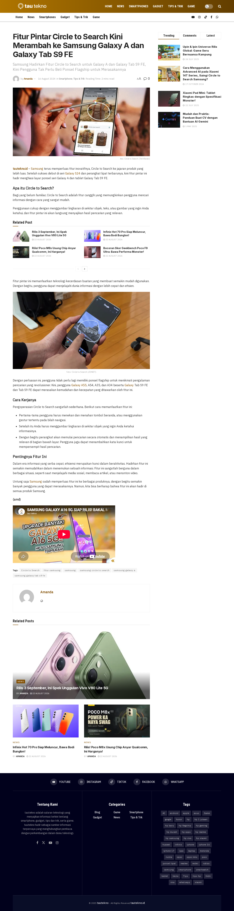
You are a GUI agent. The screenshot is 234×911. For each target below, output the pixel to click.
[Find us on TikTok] (205, 17)
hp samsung (172, 838)
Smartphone (65, 78)
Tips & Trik (175, 6)
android (174, 813)
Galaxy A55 (79, 385)
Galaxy (129, 385)
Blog (97, 812)
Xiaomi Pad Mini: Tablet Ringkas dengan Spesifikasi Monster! (202, 96)
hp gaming (201, 825)
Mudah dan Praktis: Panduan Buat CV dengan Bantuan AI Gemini (200, 117)
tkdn (208, 876)
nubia (169, 857)
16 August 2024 (46, 78)
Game (191, 6)
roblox (206, 863)
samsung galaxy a (124, 570)
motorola (204, 851)
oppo (179, 857)
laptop (191, 851)
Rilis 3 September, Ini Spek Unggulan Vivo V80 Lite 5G (62, 688)
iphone (190, 844)
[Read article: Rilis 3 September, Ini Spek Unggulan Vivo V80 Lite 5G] (21, 236)
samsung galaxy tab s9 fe (30, 575)
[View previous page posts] (78, 268)
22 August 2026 (42, 239)
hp (188, 819)
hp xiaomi (201, 838)
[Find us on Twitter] (43, 843)
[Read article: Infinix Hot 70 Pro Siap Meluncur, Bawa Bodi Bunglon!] (92, 236)
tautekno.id (138, 903)
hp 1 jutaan (201, 819)
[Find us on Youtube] (193, 17)
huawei (166, 844)
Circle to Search (30, 570)
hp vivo (187, 838)
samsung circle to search (95, 570)
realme (184, 863)
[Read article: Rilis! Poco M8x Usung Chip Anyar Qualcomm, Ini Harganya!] (21, 252)
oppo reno (192, 857)
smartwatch (202, 869)
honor (179, 819)
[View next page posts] (84, 268)
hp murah (172, 832)
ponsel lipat (169, 863)
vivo (173, 882)
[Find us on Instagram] (199, 17)
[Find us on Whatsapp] (217, 17)
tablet (165, 876)
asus (196, 813)
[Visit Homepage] (31, 6)
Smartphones (138, 6)
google (168, 819)
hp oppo (186, 832)
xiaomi (198, 882)
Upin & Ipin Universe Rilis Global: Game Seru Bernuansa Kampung (200, 50)
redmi (195, 863)
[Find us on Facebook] (211, 17)
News (120, 6)
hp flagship (185, 825)
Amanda (28, 78)
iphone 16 (204, 844)
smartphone (184, 869)
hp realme (200, 832)
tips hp (197, 876)
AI (164, 813)
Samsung (37, 168)
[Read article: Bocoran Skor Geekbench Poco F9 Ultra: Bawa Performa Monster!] (92, 252)
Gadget (158, 6)
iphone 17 (168, 851)
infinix (178, 844)
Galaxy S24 (72, 173)
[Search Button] (219, 6)
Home (108, 6)
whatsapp (184, 882)
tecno (175, 876)
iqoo (181, 851)
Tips (185, 876)
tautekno (103, 903)
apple (186, 813)
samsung (70, 570)
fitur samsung (52, 570)
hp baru (169, 825)
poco (204, 857)
